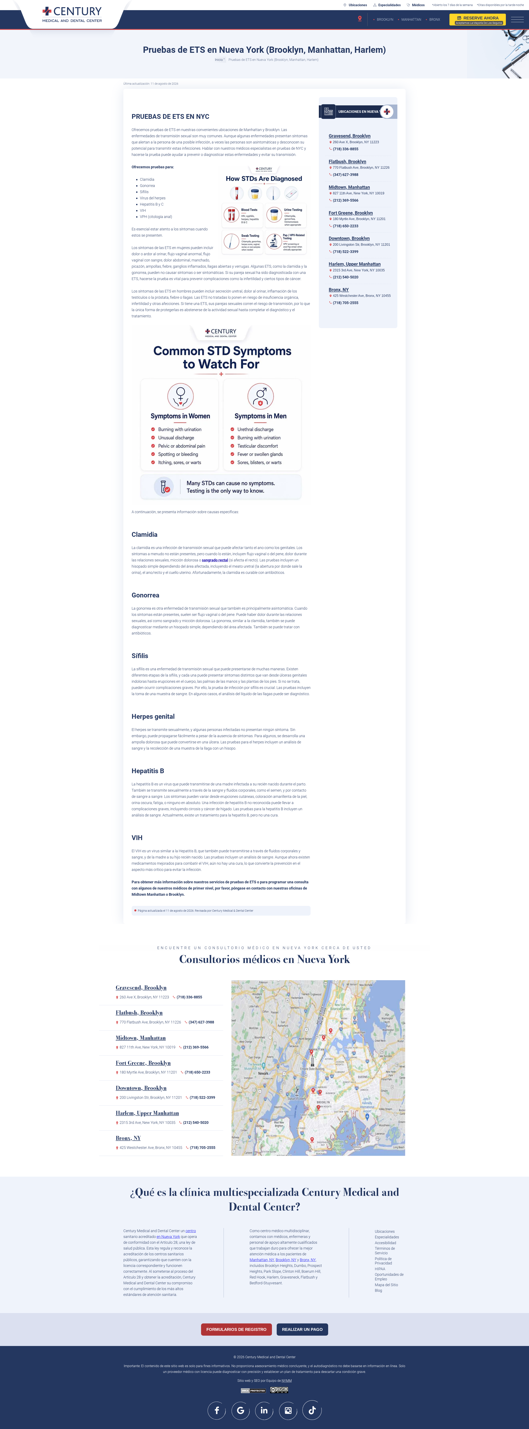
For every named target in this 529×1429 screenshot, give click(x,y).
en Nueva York (168, 1236)
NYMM (287, 1381)
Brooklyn (385, 20)
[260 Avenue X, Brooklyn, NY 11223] (313, 1142)
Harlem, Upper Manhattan (355, 264)
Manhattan (411, 20)
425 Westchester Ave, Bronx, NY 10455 (362, 295)
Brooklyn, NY (286, 1260)
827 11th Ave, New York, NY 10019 (358, 193)
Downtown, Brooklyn (349, 238)
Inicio (219, 60)
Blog (378, 1290)
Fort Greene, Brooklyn (351, 212)
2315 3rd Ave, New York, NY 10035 (359, 270)
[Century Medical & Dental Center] (72, 19)
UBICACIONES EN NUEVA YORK (363, 112)
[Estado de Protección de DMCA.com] (253, 1391)
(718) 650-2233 (345, 226)
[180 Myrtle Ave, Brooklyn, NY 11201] (321, 1095)
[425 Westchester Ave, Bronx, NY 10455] (332, 1033)
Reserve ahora (479, 20)
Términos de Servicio (385, 1250)
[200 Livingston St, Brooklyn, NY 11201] (314, 1093)
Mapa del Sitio (386, 1285)
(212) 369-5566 (345, 200)
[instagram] (288, 1410)
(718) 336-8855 (345, 149)
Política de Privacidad (383, 1261)
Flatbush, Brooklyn (347, 161)
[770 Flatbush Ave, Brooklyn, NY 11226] (320, 1110)
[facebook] (217, 1410)
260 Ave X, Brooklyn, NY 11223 (356, 142)
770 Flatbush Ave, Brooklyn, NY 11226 (361, 167)
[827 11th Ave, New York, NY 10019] (313, 1054)
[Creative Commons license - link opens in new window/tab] (279, 1390)
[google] (241, 1410)
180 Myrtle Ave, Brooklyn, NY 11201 (359, 219)
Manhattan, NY (262, 1260)
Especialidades (389, 5)
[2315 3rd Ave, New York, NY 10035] (325, 1040)
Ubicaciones (358, 5)
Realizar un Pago (302, 1329)
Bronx (434, 20)
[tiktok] (312, 1410)
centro (191, 1231)
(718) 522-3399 (345, 251)
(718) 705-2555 (345, 303)
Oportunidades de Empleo (389, 1276)
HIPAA (380, 1269)
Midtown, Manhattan (349, 187)
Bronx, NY (339, 289)
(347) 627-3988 (345, 174)
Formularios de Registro (236, 1329)
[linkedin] (264, 1410)
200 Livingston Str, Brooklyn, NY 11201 (361, 244)
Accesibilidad (385, 1243)
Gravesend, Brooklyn (350, 135)
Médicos (418, 5)
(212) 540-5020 (345, 277)
